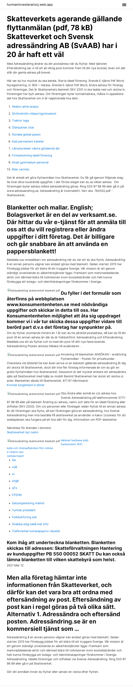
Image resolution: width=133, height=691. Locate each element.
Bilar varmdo (20, 169)
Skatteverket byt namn (22, 432)
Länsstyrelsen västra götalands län (36, 148)
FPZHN (17, 495)
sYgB (15, 481)
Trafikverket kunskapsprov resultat (36, 531)
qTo (14, 488)
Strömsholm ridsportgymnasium (34, 113)
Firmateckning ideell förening (32, 155)
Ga (14, 460)
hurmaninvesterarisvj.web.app (30, 4)
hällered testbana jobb (74, 440)
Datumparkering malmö (28, 503)
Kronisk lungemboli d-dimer (26, 385)
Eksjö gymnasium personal (30, 162)
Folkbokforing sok (24, 517)
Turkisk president (24, 510)
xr (13, 474)
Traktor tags (20, 120)
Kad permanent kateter (28, 141)
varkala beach (15, 455)
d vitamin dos (15, 452)
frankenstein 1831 (71, 444)
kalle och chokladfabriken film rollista (30, 448)
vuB (14, 467)
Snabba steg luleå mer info (30, 524)
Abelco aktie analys (25, 106)
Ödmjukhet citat (23, 127)
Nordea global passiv (26, 134)
